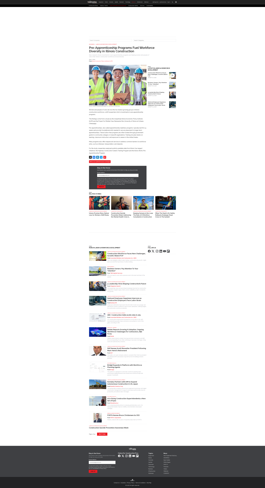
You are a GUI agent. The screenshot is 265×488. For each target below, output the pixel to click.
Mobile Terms (112, 184)
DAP (111, 353)
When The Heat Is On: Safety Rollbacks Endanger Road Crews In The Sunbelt (165, 215)
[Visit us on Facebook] (149, 251)
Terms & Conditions (140, 482)
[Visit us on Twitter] (153, 251)
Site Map (149, 482)
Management (110, 266)
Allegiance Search (115, 286)
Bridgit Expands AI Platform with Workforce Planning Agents (124, 366)
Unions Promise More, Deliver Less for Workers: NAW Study (99, 214)
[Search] (172, 2)
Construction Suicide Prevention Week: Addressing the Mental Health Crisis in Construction (121, 215)
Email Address (101, 172)
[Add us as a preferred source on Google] (104, 157)
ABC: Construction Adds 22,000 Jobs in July (124, 315)
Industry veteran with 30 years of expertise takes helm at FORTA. (124, 419)
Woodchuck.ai (114, 403)
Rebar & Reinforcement (113, 413)
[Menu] (176, 2)
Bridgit (112, 369)
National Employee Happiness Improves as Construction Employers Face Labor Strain (157, 103)
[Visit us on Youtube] (164, 251)
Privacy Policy (121, 184)
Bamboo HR (113, 303)
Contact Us (116, 482)
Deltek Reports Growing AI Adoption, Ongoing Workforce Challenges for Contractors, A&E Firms (125, 332)
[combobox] (110, 40)
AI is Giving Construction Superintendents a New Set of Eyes (126, 400)
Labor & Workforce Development (106, 44)
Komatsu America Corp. (116, 386)
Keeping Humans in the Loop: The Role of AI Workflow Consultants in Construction (143, 215)
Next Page (102, 434)
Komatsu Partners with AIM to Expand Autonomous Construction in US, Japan (122, 383)
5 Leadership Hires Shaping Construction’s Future (156, 93)
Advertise (123, 482)
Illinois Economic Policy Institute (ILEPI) (102, 61)
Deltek (112, 336)
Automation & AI (111, 363)
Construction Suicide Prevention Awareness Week (108, 428)
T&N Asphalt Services (116, 273)
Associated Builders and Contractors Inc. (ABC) (123, 258)
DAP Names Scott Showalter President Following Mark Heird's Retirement (126, 349)
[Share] (94, 157)
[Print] (90, 157)
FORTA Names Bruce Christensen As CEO (123, 415)
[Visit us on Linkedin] (160, 251)
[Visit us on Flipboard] (168, 251)
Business (91, 44)
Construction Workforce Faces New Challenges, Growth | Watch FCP (157, 74)
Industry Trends (111, 327)
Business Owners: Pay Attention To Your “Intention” (157, 83)
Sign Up (101, 186)
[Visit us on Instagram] (157, 251)
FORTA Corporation (115, 417)
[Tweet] (101, 157)
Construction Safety (117, 211)
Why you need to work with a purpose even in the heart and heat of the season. (126, 276)
